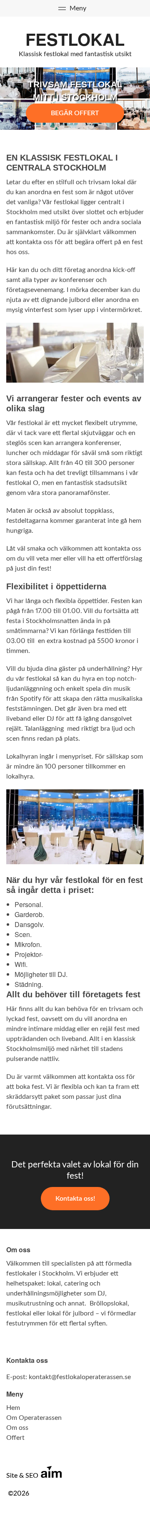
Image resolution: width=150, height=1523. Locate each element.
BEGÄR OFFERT (75, 113)
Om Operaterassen (34, 1417)
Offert (15, 1437)
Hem (13, 1407)
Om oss (17, 1427)
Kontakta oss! (75, 1198)
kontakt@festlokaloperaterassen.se (80, 1377)
